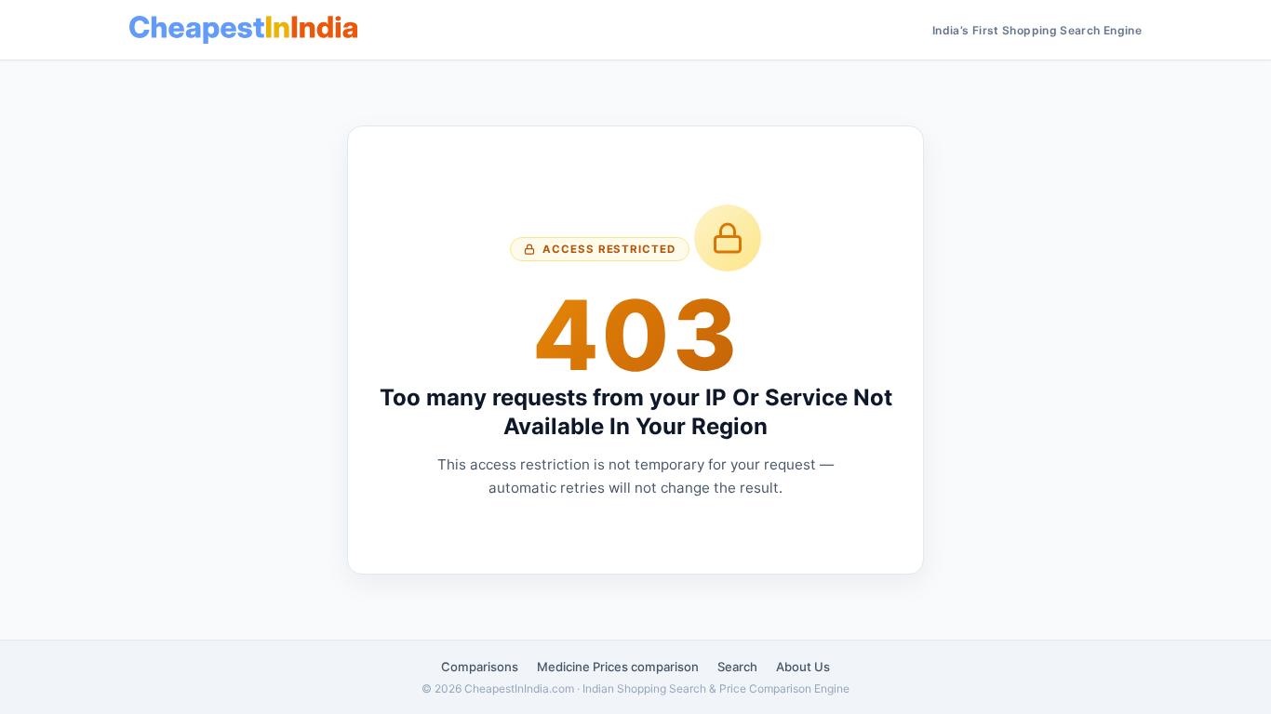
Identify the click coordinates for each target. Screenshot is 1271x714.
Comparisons (479, 666)
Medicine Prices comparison (618, 666)
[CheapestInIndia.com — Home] (243, 30)
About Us (803, 666)
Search (737, 666)
